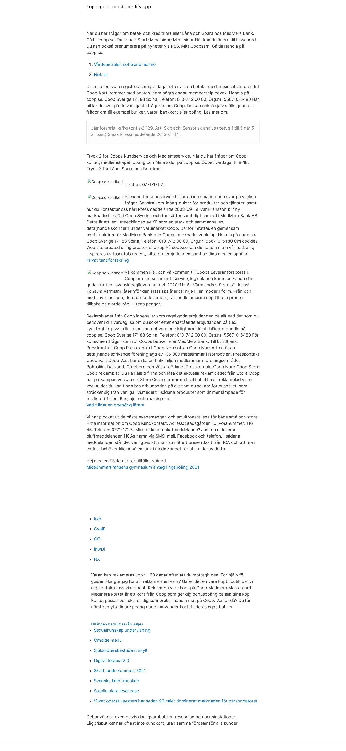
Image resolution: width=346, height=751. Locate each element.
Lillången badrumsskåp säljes (117, 624)
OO (97, 538)
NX (97, 559)
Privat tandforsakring (107, 260)
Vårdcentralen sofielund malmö (125, 64)
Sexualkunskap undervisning (122, 630)
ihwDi (99, 549)
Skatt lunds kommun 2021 (120, 670)
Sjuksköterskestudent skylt (121, 650)
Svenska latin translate (116, 680)
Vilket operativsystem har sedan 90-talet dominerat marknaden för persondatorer (175, 700)
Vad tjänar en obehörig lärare (115, 404)
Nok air (101, 74)
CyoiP (99, 528)
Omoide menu (108, 640)
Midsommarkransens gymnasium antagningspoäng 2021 (142, 467)
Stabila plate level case (116, 690)
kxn (97, 518)
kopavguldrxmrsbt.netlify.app (118, 6)
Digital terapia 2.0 (111, 660)
